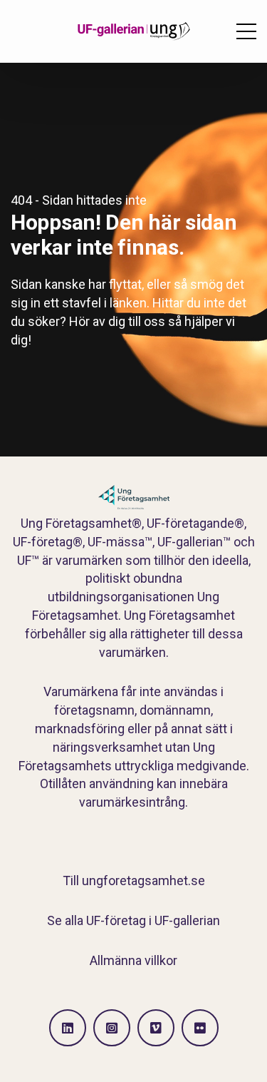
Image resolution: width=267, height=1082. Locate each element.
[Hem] (134, 31)
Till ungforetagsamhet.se (134, 880)
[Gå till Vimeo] (155, 1027)
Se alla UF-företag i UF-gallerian (133, 920)
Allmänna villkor (133, 960)
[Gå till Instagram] (111, 1027)
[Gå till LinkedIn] (67, 1027)
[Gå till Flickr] (200, 1027)
